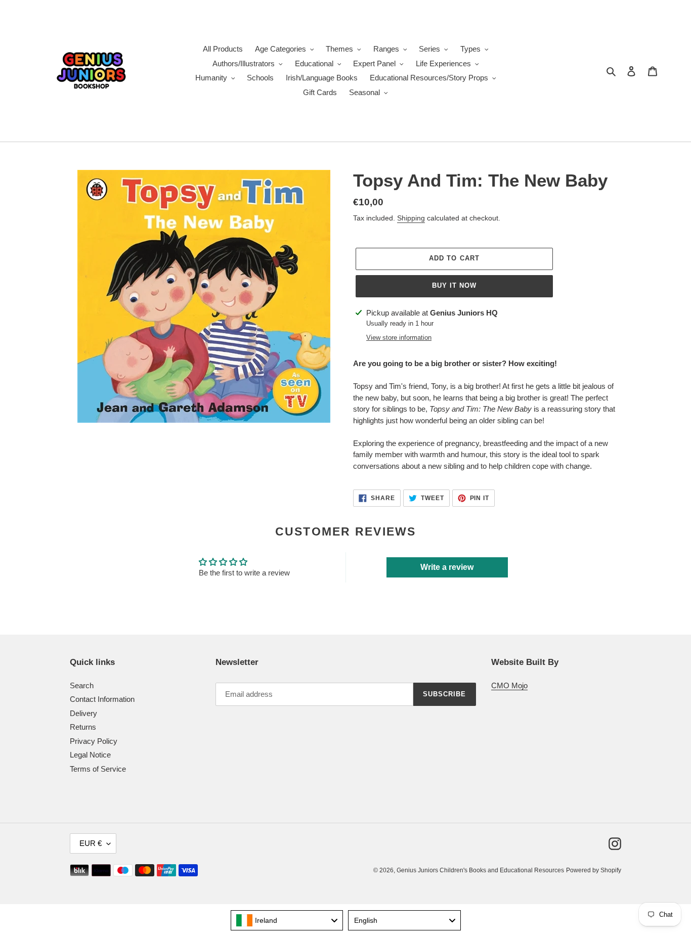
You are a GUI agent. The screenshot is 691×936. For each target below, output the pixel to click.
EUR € (90, 843)
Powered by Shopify (593, 870)
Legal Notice (90, 754)
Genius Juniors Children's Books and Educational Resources (480, 870)
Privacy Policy (93, 741)
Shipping (411, 218)
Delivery (83, 713)
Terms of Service (98, 769)
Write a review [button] (446, 567)
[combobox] (287, 920)
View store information (398, 337)
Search (82, 685)
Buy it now (454, 285)
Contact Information (102, 699)
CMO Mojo (509, 685)
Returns (83, 727)
